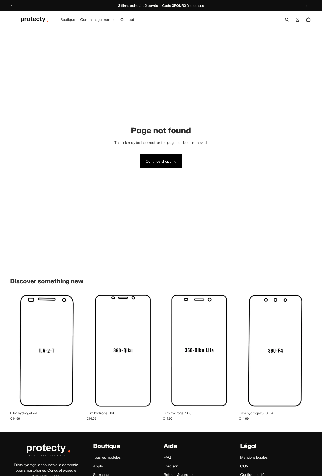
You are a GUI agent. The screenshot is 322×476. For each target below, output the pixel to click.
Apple (98, 466)
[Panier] (308, 19)
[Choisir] (75, 400)
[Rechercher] (286, 19)
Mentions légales (254, 457)
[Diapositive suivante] (306, 5)
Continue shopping (161, 161)
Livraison (171, 466)
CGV (244, 466)
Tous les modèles (107, 457)
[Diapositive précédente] (11, 5)
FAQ (167, 457)
